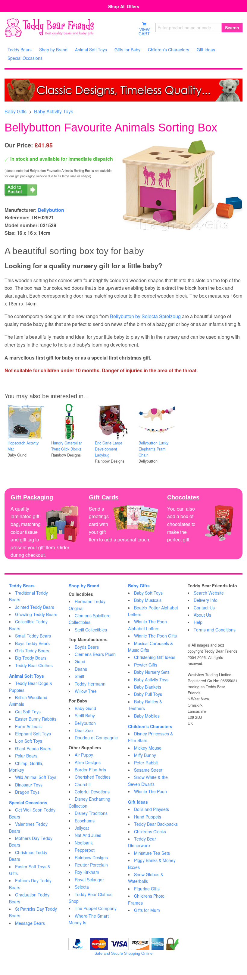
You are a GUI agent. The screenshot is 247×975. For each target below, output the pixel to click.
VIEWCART (144, 31)
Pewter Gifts (145, 665)
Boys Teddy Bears (32, 643)
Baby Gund (85, 708)
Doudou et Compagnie (96, 737)
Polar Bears (26, 756)
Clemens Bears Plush (95, 654)
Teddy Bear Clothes (34, 665)
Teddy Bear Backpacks (156, 824)
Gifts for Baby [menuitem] (127, 50)
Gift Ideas (138, 802)
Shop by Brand (84, 586)
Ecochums (85, 821)
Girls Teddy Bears (32, 650)
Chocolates (183, 497)
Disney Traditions (91, 813)
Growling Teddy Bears (36, 614)
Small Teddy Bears (33, 636)
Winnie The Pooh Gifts (155, 636)
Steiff (79, 676)
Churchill (83, 784)
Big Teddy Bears (30, 658)
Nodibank (84, 843)
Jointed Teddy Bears (34, 607)
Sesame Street (148, 770)
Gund (80, 661)
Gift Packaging (32, 497)
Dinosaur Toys (28, 785)
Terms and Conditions (215, 630)
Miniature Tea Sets (152, 853)
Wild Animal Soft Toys (35, 777)
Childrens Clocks (150, 831)
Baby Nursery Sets (152, 672)
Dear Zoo (84, 730)
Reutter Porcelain (91, 865)
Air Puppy (84, 755)
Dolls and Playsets (151, 809)
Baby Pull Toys (148, 694)
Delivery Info (205, 600)
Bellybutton (51, 209)
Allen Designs (88, 762)
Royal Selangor (89, 880)
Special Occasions (28, 802)
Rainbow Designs (91, 857)
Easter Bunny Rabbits (35, 719)
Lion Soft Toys (28, 741)
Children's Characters (150, 726)
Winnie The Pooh (150, 791)
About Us (202, 615)
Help (198, 622)
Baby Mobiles (147, 716)
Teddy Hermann (90, 684)
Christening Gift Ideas (154, 657)
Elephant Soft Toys (33, 734)
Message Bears (30, 923)
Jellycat (82, 828)
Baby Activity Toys (53, 111)
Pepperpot (85, 850)
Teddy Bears (22, 586)
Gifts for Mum (147, 910)
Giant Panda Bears (33, 748)
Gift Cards (103, 497)
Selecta (82, 887)
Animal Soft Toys (26, 676)
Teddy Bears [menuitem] (20, 50)
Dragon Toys (27, 792)
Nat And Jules (88, 835)
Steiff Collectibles (91, 630)
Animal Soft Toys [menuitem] (91, 50)
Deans (81, 669)
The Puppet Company (96, 908)
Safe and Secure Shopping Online (123, 953)
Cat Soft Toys (28, 712)
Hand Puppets (147, 817)
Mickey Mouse (147, 748)
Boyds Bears (87, 647)
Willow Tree (86, 691)
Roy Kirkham (87, 872)
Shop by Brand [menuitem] (53, 50)
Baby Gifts (16, 111)
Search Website (209, 593)
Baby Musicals (147, 600)
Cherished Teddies (93, 777)
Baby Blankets (147, 687)
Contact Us (204, 608)
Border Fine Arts (90, 770)
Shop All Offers (123, 6)
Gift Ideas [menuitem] (206, 50)
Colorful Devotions (92, 792)
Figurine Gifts (147, 889)
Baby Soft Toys (148, 593)
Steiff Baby (85, 715)
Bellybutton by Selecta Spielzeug (145, 316)
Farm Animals (28, 726)
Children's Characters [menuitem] (168, 50)
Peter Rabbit (146, 763)
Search (232, 27)
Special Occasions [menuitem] (25, 58)
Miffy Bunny (145, 755)
